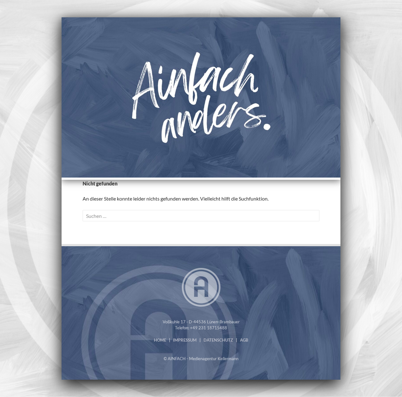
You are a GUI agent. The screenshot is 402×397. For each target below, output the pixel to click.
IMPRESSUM (185, 340)
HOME (160, 340)
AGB (244, 340)
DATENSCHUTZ (218, 340)
